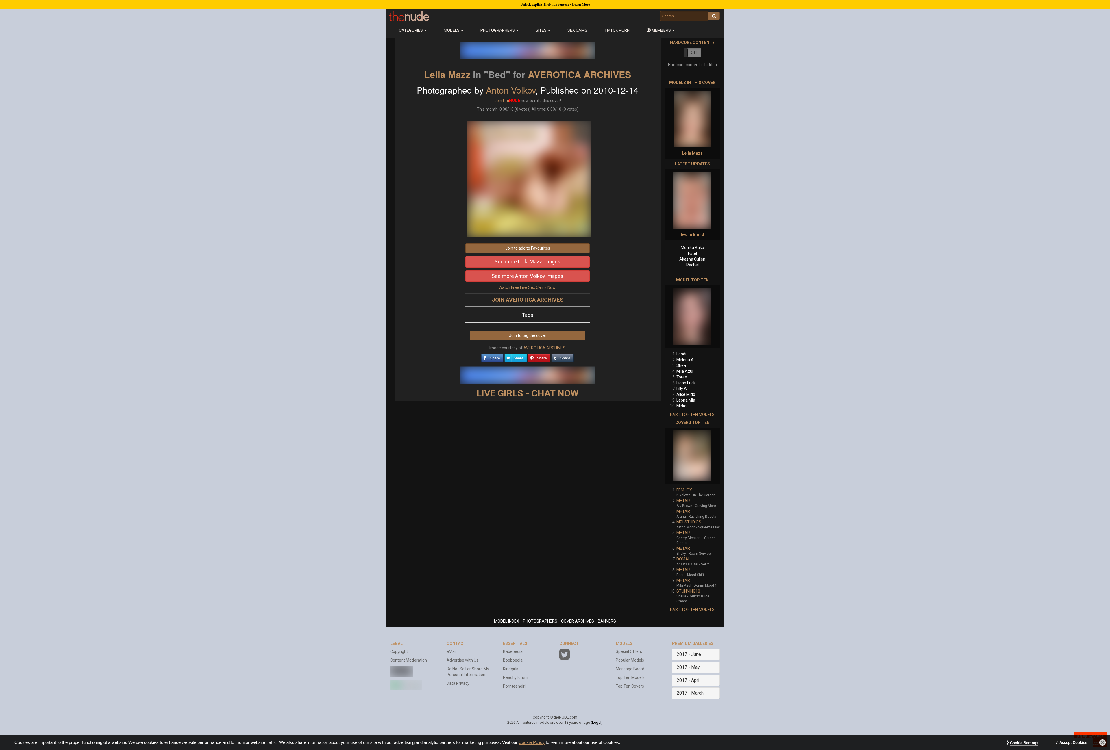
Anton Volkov (511, 90)
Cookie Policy (532, 742)
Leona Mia (685, 400)
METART (684, 500)
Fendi (681, 354)
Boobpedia (513, 660)
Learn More (581, 5)
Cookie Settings (1024, 743)
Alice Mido (685, 394)
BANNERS (607, 621)
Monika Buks (692, 247)
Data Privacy (458, 683)
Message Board (630, 669)
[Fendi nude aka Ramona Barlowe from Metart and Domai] (692, 316)
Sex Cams (577, 30)
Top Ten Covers (630, 686)
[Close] (1102, 742)
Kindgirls (510, 669)
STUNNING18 (688, 591)
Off (694, 52)
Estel (692, 253)
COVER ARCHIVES (577, 621)
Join (498, 100)
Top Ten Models (630, 677)
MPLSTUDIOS (688, 522)
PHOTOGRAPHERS (540, 621)
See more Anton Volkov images (527, 276)
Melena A (685, 359)
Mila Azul (684, 371)
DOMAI (682, 559)
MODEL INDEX (506, 621)
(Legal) (597, 722)
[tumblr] (562, 356)
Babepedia (513, 651)
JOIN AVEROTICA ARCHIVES (527, 299)
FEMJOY (684, 490)
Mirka (681, 406)
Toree (681, 377)
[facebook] (492, 356)
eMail (451, 651)
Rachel (692, 265)
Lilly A (681, 388)
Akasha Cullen (692, 259)
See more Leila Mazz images (527, 262)
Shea (681, 365)
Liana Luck (685, 382)
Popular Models (630, 660)
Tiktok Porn (617, 30)
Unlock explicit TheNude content (544, 5)
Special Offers (629, 651)
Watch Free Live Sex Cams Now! (527, 287)
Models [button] (452, 30)
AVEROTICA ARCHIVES (579, 74)
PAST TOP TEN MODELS (692, 414)
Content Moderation (408, 660)
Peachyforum (515, 677)
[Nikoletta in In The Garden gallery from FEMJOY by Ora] (692, 455)
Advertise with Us (462, 660)
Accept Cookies (1073, 742)
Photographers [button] (498, 30)
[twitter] (515, 356)
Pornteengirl (514, 686)
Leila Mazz (447, 74)
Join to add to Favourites (527, 248)
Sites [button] (541, 30)
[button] (660, 30)
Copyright (399, 651)
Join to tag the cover (527, 335)
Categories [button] (411, 30)
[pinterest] (539, 356)
